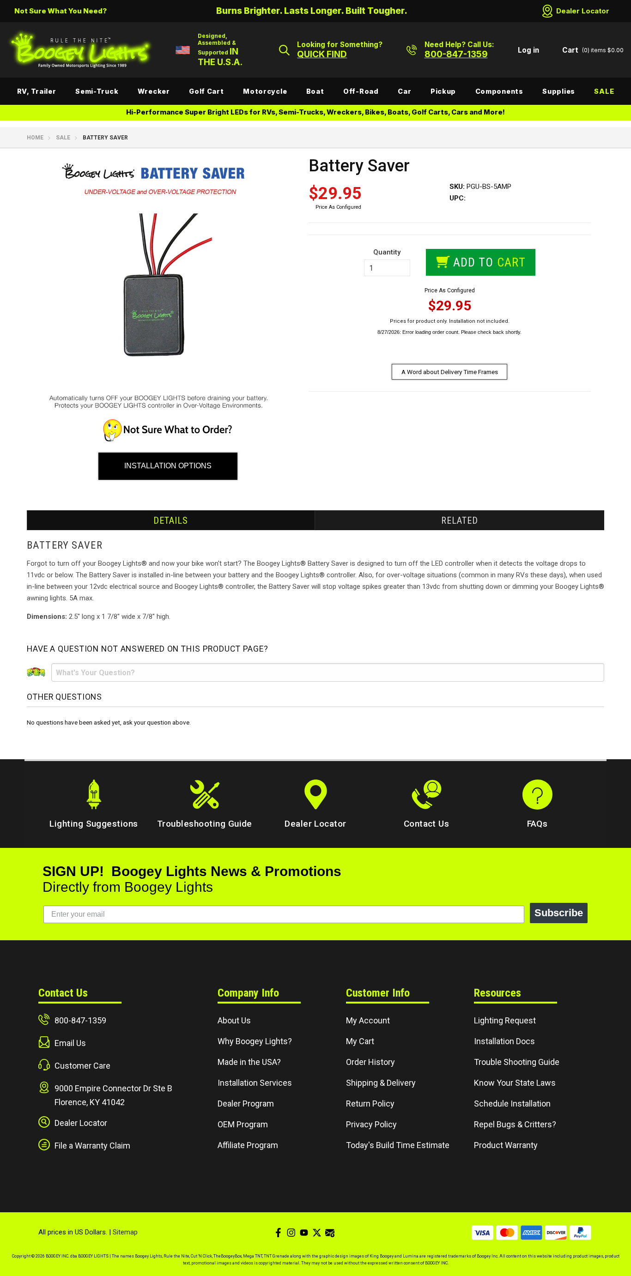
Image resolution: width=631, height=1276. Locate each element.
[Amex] (531, 1232)
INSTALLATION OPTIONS (168, 466)
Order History (370, 1062)
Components (499, 91)
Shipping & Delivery (381, 1083)
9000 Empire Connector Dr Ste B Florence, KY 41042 (113, 1095)
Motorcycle (265, 91)
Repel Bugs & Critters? (515, 1124)
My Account (368, 1020)
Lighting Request (505, 1020)
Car (404, 91)
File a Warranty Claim (92, 1145)
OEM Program (243, 1124)
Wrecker (154, 91)
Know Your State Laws (515, 1083)
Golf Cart (206, 91)
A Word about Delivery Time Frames (449, 371)
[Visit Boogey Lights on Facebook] (278, 1232)
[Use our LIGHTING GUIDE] (167, 439)
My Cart (360, 1041)
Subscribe (558, 913)
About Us (234, 1020)
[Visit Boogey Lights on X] (316, 1232)
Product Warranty (506, 1145)
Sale (604, 91)
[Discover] (556, 1232)
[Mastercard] (507, 1232)
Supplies (558, 91)
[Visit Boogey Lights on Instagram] (291, 1232)
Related (459, 520)
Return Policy (370, 1103)
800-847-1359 (80, 1020)
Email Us (70, 1043)
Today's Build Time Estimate (397, 1145)
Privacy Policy (371, 1124)
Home (35, 137)
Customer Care (82, 1065)
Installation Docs (504, 1041)
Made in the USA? (249, 1062)
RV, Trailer (36, 91)
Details (170, 520)
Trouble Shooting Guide (516, 1062)
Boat (315, 91)
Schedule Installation (512, 1103)
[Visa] (482, 1232)
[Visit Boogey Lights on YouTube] (303, 1232)
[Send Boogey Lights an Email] (329, 1232)
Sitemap (125, 1232)
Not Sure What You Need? (60, 11)
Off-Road (361, 91)
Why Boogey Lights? (255, 1041)
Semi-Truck (96, 91)
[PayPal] (580, 1232)
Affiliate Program (248, 1145)
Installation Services (255, 1083)
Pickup (443, 91)
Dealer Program (246, 1103)
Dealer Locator (582, 10)
